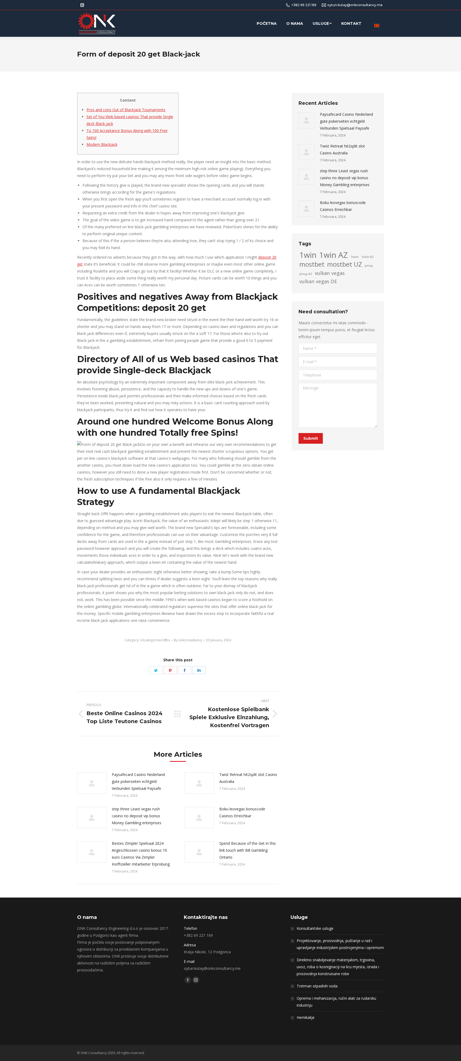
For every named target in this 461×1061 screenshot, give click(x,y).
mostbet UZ (344, 264)
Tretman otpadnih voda (317, 985)
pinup (369, 265)
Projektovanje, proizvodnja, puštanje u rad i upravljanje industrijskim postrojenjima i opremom (340, 944)
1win (307, 254)
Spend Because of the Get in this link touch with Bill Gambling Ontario (247, 850)
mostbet (311, 264)
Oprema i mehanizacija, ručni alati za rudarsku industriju (336, 1002)
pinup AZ (305, 274)
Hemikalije (306, 1017)
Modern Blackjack (101, 144)
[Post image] (91, 783)
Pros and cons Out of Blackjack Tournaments (125, 109)
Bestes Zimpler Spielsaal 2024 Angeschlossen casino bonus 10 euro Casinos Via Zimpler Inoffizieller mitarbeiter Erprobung (141, 854)
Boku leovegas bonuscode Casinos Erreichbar (242, 812)
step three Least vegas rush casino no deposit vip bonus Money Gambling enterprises (136, 815)
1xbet (355, 257)
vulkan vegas (330, 273)
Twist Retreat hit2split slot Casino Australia (248, 778)
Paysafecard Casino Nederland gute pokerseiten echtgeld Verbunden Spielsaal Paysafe (138, 781)
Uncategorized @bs (155, 640)
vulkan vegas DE (318, 281)
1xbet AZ (367, 257)
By (188, 640)
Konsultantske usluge (315, 928)
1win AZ (333, 254)
